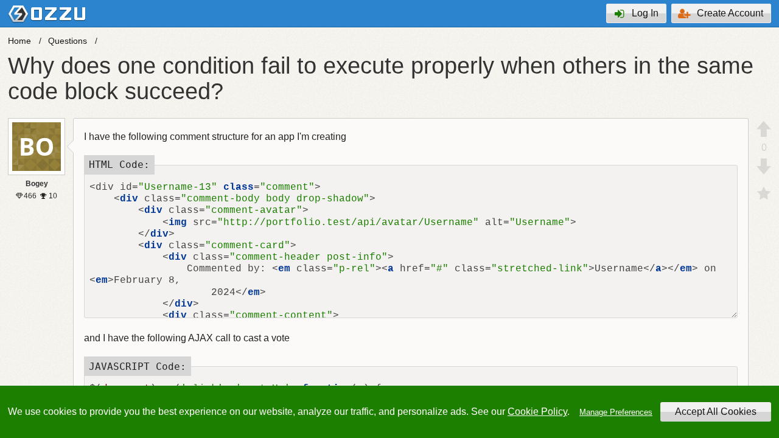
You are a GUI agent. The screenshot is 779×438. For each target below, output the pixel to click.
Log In (645, 13)
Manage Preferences (615, 412)
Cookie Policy (537, 411)
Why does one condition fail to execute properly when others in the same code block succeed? (380, 78)
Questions (67, 41)
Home (19, 41)
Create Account (730, 13)
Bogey (37, 183)
